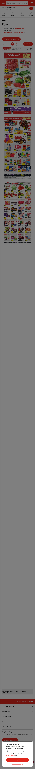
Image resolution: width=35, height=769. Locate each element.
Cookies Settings (17, 764)
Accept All (17, 760)
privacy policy (10, 755)
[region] (17, 754)
